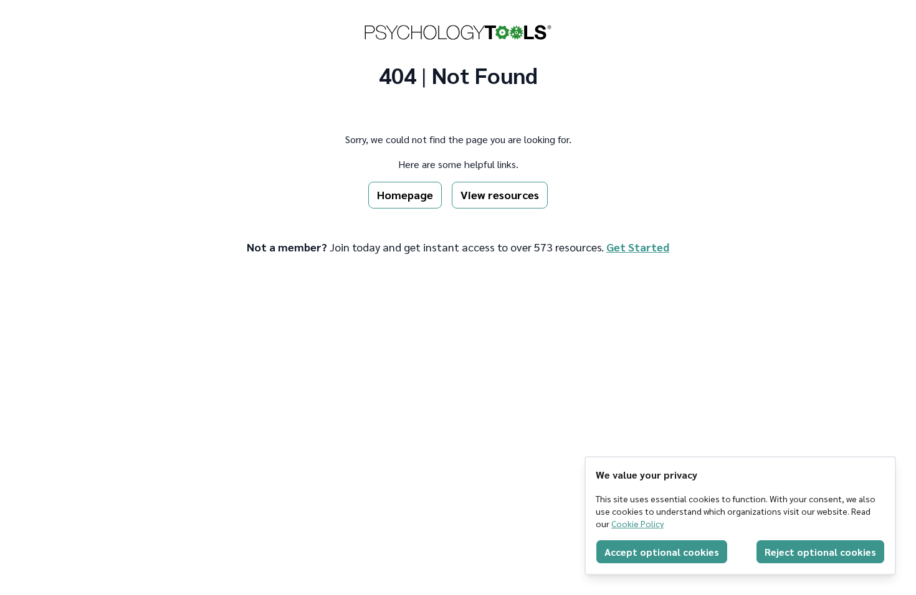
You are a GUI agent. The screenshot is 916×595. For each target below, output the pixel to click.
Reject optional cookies (820, 551)
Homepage (405, 194)
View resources (499, 194)
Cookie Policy (637, 523)
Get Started (637, 247)
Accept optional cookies (661, 551)
